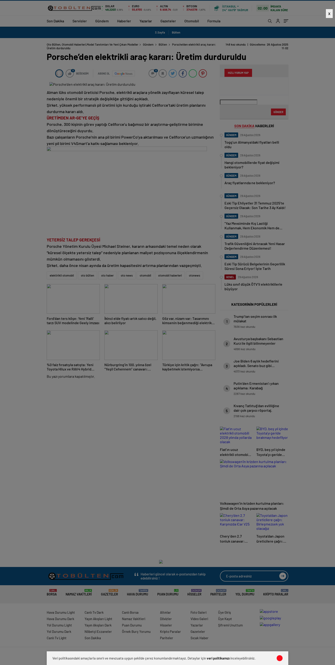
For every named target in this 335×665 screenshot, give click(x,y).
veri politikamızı (218, 658)
